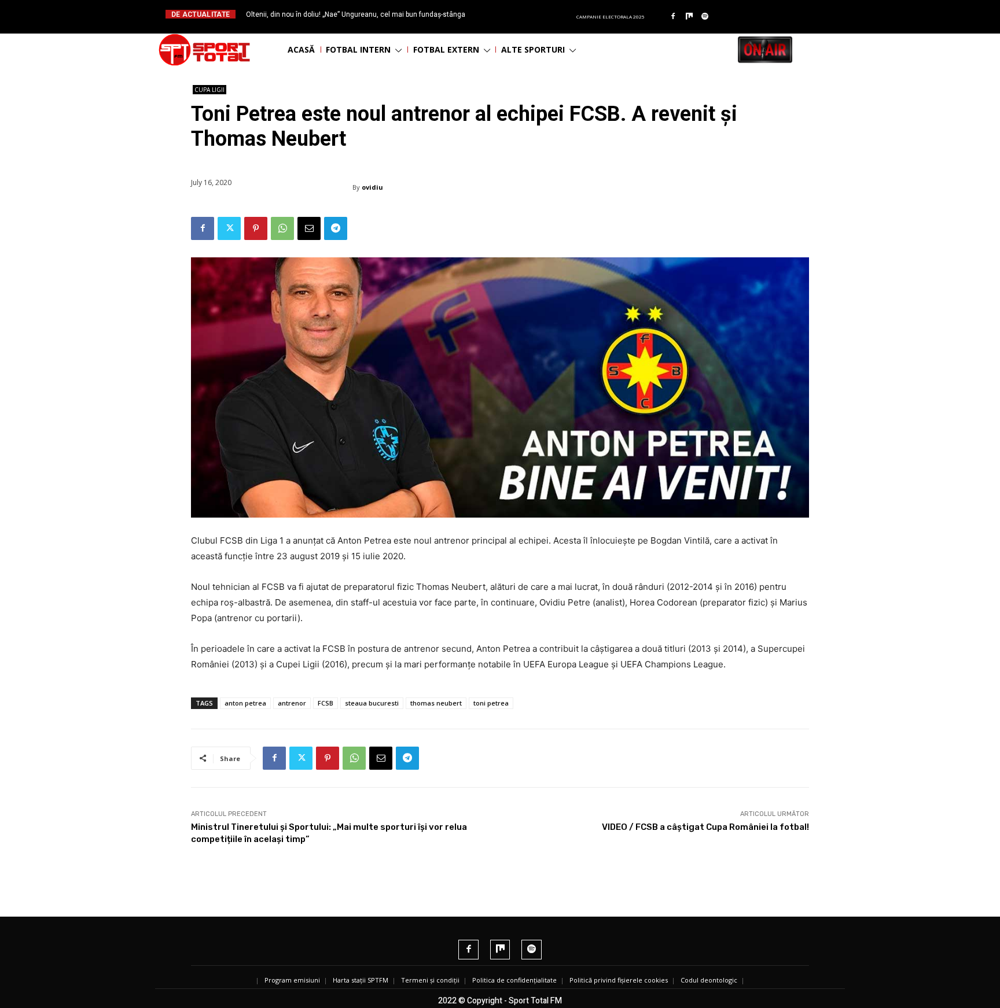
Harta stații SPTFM (360, 980)
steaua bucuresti (372, 703)
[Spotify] (705, 17)
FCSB (325, 703)
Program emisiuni (292, 980)
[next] (528, 14)
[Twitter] (229, 228)
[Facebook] (673, 17)
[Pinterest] (255, 228)
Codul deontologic (709, 980)
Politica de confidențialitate (514, 980)
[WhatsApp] (282, 228)
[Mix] (689, 17)
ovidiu (372, 187)
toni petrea (491, 703)
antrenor (292, 703)
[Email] (309, 228)
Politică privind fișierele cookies (618, 980)
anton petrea (245, 703)
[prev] (509, 14)
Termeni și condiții (430, 980)
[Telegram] (335, 228)
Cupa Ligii (209, 90)
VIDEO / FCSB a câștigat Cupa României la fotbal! (705, 827)
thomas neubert (436, 703)
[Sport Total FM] (204, 50)
